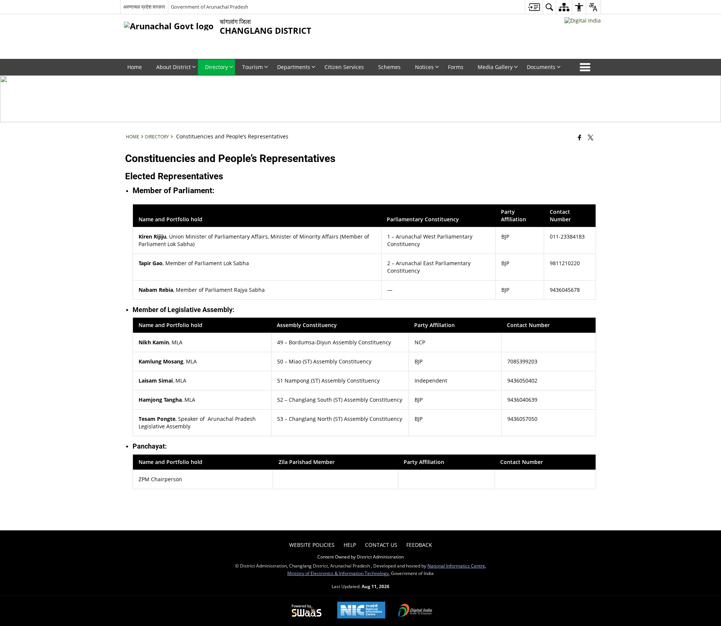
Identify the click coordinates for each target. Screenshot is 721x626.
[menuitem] (534, 7)
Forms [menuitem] (455, 67)
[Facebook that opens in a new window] (579, 137)
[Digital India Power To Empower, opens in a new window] (415, 611)
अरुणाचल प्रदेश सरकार (144, 6)
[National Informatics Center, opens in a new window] (361, 611)
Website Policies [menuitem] (312, 544)
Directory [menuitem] (216, 67)
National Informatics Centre (456, 566)
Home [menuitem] (134, 67)
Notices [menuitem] (424, 67)
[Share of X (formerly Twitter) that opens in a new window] (590, 137)
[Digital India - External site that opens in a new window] (582, 20)
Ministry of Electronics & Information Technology (338, 573)
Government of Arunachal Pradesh (209, 6)
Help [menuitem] (350, 544)
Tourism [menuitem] (252, 67)
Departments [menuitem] (293, 67)
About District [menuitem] (173, 67)
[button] (586, 67)
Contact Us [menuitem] (381, 544)
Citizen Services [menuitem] (344, 67)
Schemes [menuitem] (389, 67)
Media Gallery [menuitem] (495, 67)
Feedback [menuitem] (419, 544)
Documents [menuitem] (541, 67)
